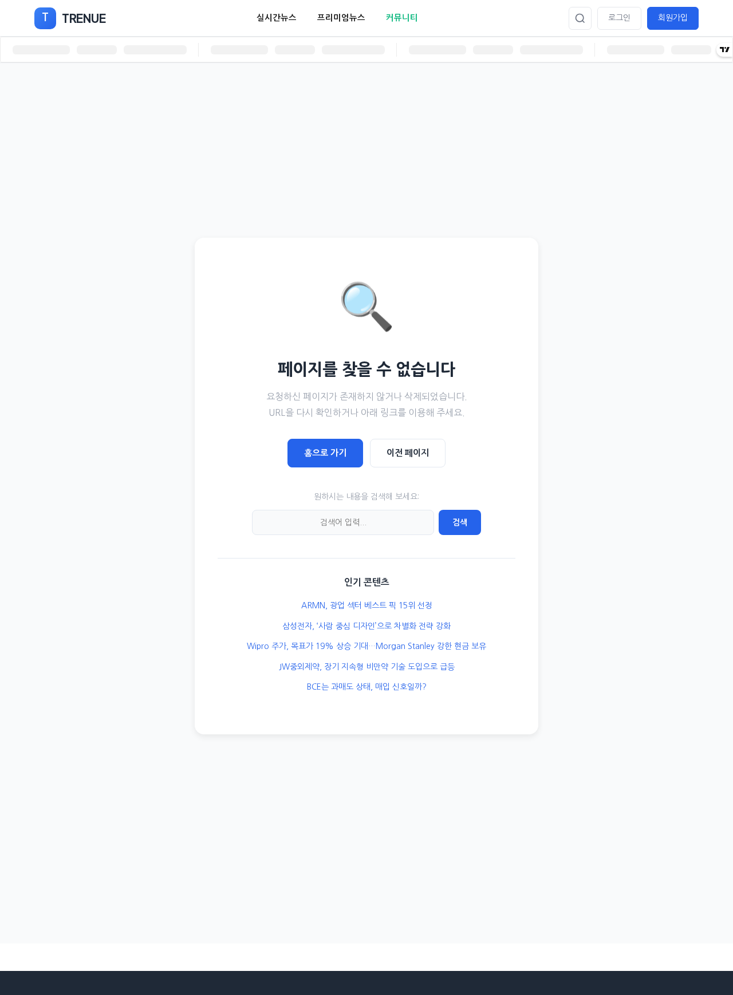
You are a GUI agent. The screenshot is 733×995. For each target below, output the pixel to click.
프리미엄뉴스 (341, 18)
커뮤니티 (402, 18)
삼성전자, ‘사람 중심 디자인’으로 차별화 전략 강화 (366, 626)
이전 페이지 (408, 453)
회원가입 (673, 18)
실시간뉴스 (277, 18)
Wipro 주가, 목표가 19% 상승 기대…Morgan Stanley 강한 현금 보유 (366, 646)
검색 (459, 522)
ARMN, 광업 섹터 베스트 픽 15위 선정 (366, 605)
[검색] (580, 18)
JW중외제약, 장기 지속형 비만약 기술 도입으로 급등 (367, 667)
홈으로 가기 (325, 453)
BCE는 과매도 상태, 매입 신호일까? (367, 687)
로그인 (619, 18)
